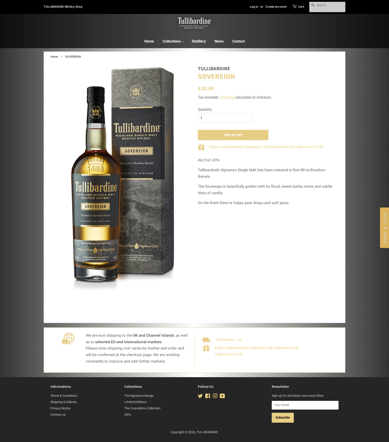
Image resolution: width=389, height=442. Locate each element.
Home (149, 41)
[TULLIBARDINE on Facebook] (207, 397)
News (219, 41)
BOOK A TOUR (385, 228)
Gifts (127, 415)
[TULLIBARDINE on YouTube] (222, 397)
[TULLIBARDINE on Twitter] (200, 397)
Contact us (58, 415)
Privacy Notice (60, 408)
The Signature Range (138, 396)
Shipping (227, 97)
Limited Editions (135, 402)
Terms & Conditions (63, 396)
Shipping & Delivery (63, 402)
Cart (301, 7)
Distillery (199, 41)
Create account (275, 7)
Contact (238, 41)
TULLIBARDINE (207, 432)
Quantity (205, 109)
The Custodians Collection (142, 408)
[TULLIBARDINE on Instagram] (215, 397)
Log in (254, 7)
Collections (172, 41)
